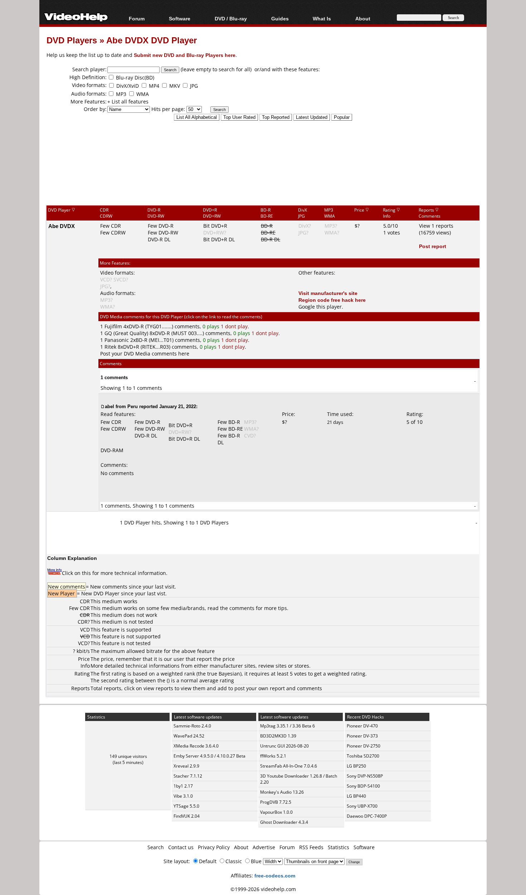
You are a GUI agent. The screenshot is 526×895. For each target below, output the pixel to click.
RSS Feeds (311, 847)
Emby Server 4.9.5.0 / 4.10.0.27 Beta (209, 756)
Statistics (338, 847)
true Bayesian (223, 673)
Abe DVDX (61, 225)
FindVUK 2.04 (187, 816)
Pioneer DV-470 (362, 726)
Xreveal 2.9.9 (186, 766)
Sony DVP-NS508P (365, 776)
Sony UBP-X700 (362, 806)
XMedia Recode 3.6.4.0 (196, 746)
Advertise (264, 847)
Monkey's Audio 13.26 (282, 792)
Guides (280, 18)
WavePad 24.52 (189, 736)
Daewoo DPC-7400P (367, 816)
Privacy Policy (214, 847)
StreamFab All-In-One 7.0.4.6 (288, 766)
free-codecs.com (274, 875)
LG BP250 (356, 766)
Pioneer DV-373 (362, 736)
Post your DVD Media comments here (144, 353)
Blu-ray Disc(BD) (135, 77)
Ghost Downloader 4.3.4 (284, 822)
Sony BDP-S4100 (363, 786)
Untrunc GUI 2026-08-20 (284, 746)
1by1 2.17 (183, 786)
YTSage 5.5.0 (186, 806)
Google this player (320, 306)
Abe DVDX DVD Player (151, 40)
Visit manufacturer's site (327, 293)
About (241, 847)
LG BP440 (356, 796)
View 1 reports (436, 225)
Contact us (181, 847)
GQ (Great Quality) (126, 333)
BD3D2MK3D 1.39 (278, 736)
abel (109, 406)
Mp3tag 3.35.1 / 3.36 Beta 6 (287, 726)
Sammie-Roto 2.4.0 (192, 726)
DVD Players (72, 40)
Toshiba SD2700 (363, 756)
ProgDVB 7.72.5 (275, 802)
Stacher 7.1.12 (188, 776)
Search (155, 847)
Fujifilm (113, 326)
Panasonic (116, 340)
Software (179, 18)
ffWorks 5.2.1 (273, 756)
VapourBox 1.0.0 (276, 812)
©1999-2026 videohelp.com (263, 889)
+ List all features (127, 101)
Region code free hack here (332, 299)
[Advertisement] (263, 175)
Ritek (110, 346)
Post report (432, 246)
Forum (137, 18)
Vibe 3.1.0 (183, 796)
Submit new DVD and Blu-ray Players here (184, 55)
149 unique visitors (128, 756)
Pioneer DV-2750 (363, 746)
